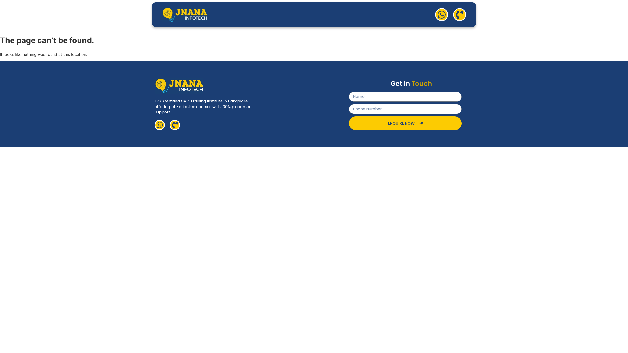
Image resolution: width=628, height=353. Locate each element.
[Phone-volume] (459, 14)
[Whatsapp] (441, 14)
